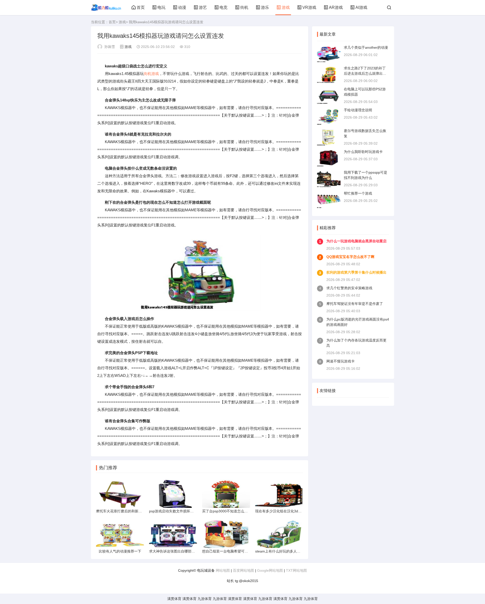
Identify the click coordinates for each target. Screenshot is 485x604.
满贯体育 (174, 599)
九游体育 (205, 599)
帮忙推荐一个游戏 (358, 193)
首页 (141, 7)
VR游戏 (309, 7)
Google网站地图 (270, 570)
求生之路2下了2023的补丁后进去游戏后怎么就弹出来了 (365, 73)
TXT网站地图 (296, 570)
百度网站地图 (243, 570)
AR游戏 (336, 7)
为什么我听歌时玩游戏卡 (363, 152)
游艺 (203, 7)
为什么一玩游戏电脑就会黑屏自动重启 (356, 241)
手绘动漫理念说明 (358, 110)
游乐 (265, 7)
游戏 (286, 7)
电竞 (224, 7)
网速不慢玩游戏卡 (340, 361)
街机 (244, 7)
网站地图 (223, 570)
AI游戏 (361, 7)
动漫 (182, 7)
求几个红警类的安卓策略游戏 (349, 288)
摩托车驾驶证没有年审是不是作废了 (354, 304)
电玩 (161, 7)
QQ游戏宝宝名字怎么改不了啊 (350, 257)
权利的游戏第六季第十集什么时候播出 (356, 272)
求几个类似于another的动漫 (366, 47)
